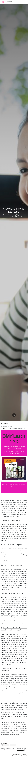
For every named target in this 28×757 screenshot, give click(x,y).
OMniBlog (5, 423)
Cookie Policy (20, 750)
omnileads (13, 745)
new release (6, 745)
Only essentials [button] (16, 754)
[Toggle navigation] (25, 2)
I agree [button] (24, 754)
